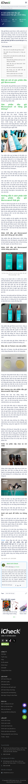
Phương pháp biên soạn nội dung (9, 734)
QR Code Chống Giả (6, 679)
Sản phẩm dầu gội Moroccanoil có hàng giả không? (14, 53)
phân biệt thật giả (10, 593)
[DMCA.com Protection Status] (5, 644)
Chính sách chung (5, 720)
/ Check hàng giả (22, 6)
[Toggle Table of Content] (23, 47)
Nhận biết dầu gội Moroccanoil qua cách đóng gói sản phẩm (16, 60)
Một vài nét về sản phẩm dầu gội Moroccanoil (14, 49)
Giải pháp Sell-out (5, 684)
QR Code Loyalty (5, 681)
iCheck (3, 540)
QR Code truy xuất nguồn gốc (8, 687)
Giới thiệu (3, 654)
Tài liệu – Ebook (5, 736)
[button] (15, 617)
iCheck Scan (4, 665)
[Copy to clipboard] (3, 24)
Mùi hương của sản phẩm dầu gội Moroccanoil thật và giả (16, 70)
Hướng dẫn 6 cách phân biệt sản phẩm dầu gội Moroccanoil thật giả (14, 56)
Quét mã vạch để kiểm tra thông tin (15, 75)
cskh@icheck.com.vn (8, 772)
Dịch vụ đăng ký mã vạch (7, 703)
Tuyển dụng (4, 656)
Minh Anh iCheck (23, 20)
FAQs (2, 659)
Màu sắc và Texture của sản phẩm (14, 67)
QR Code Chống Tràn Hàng (8, 689)
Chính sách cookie (5, 723)
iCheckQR (3, 667)
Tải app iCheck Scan (6, 670)
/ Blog (8, 6)
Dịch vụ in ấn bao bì (6, 709)
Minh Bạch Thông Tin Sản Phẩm (9, 695)
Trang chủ (4, 6)
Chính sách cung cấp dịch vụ (8, 728)
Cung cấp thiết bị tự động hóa (8, 712)
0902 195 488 (6, 754)
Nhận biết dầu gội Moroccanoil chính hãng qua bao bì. (16, 64)
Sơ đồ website (4, 662)
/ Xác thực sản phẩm (14, 6)
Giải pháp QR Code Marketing (8, 692)
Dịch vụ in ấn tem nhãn (7, 706)
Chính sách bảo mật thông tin (8, 731)
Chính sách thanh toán (6, 725)
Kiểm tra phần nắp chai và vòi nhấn (15, 73)
